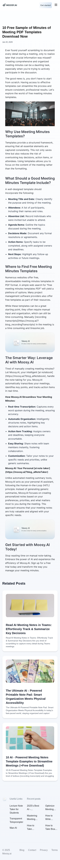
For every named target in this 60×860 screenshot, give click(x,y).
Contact (32, 850)
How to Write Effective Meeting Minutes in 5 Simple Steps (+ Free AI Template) (50, 817)
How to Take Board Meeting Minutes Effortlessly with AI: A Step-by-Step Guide (51, 827)
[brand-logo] (15, 5)
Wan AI (13, 828)
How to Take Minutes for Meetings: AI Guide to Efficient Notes (32, 827)
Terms (54, 850)
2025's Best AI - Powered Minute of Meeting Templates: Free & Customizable (33, 808)
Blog (22, 850)
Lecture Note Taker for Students (16, 809)
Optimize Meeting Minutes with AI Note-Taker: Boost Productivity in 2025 (51, 808)
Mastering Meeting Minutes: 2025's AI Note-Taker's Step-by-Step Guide (33, 817)
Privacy (44, 850)
